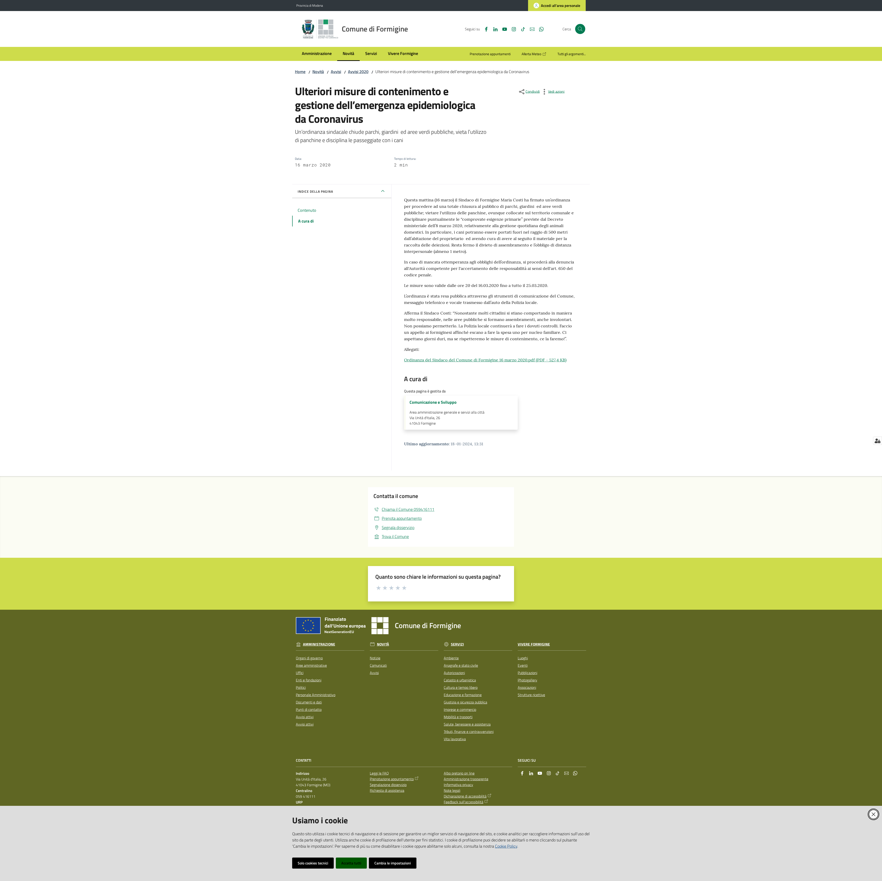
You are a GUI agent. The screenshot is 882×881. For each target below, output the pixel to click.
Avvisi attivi (305, 717)
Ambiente (451, 658)
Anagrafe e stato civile (461, 665)
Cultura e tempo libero (461, 687)
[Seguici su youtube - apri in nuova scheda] (502, 28)
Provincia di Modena (309, 5)
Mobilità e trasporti (458, 717)
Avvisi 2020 (358, 72)
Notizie (375, 658)
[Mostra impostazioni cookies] (877, 441)
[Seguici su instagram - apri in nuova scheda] (512, 28)
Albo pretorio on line (459, 773)
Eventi (523, 665)
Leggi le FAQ (379, 773)
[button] (580, 28)
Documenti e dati (309, 702)
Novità (318, 72)
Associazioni (527, 687)
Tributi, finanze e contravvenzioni (469, 731)
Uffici (299, 672)
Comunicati (378, 665)
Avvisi (336, 72)
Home (300, 72)
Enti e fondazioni (308, 680)
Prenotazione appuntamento (392, 779)
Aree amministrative (311, 665)
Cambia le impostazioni (392, 863)
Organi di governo (309, 658)
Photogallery (527, 680)
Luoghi (523, 658)
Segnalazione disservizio (388, 784)
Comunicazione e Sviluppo (433, 402)
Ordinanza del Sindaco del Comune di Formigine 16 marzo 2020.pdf (485, 360)
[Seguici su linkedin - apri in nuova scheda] (493, 28)
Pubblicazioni (527, 672)
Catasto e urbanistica (460, 680)
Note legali (452, 790)
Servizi (457, 644)
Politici (301, 687)
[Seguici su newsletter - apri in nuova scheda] (530, 28)
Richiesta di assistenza (387, 790)
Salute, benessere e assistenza (467, 724)
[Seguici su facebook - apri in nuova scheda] (484, 28)
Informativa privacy (458, 784)
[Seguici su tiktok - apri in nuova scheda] (521, 28)
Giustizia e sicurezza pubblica (465, 702)
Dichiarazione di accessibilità (465, 796)
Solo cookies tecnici (313, 863)
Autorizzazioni (454, 672)
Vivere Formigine (534, 644)
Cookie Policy (506, 846)
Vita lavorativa (455, 739)
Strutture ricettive (531, 695)
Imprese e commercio (460, 709)
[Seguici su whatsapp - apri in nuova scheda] (539, 28)
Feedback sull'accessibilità (463, 802)
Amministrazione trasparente (466, 779)
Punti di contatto (309, 709)
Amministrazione (319, 644)
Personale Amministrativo (315, 695)
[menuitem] (316, 54)
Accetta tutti (351, 863)
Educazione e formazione (463, 695)
